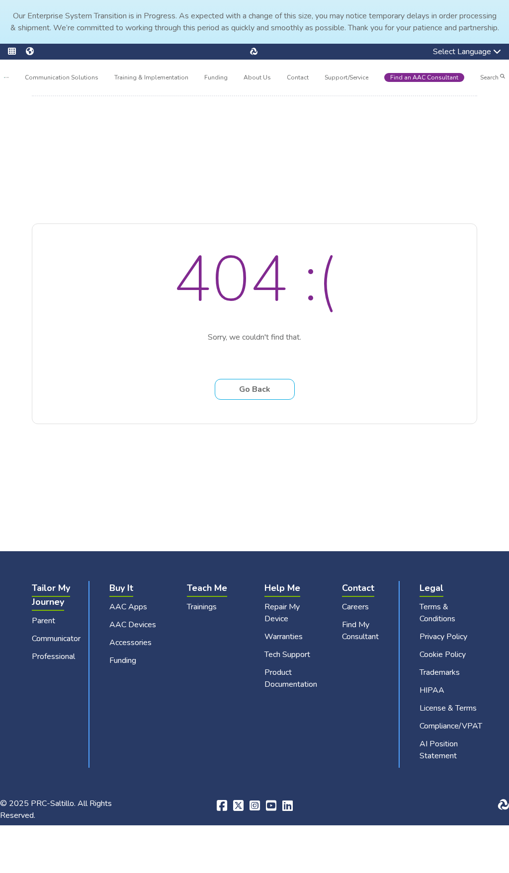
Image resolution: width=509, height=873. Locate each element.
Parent (43, 620)
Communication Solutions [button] (61, 78)
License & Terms (448, 708)
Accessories (130, 642)
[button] (17, 51)
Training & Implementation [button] (151, 78)
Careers (355, 606)
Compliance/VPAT (451, 726)
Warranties (283, 636)
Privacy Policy (443, 636)
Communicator (56, 638)
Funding (216, 77)
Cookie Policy (443, 654)
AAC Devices (132, 624)
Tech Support (287, 654)
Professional (53, 656)
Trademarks (440, 672)
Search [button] (490, 77)
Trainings (202, 606)
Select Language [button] (455, 52)
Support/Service (346, 77)
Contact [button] (298, 78)
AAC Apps (128, 606)
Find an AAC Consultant (424, 77)
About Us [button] (257, 78)
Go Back (254, 389)
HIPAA (432, 690)
